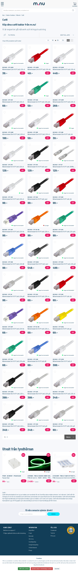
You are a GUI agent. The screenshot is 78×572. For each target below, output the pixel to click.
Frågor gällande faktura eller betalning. (14, 533)
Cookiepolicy (32, 542)
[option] (14, 467)
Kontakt (31, 536)
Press (30, 550)
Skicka (53, 514)
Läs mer (57, 568)
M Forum (53, 536)
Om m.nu (31, 539)
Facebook (53, 530)
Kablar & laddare (10, 15)
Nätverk (18, 15)
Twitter (53, 533)
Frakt (30, 533)
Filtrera (11, 35)
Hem (3, 15)
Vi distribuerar (33, 547)
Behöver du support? (9, 530)
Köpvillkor (31, 530)
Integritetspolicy (33, 544)
